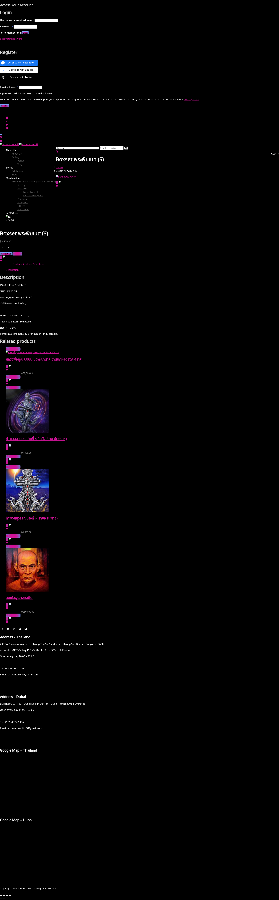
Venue (20, 161)
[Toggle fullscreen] (4, 895)
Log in (25, 33)
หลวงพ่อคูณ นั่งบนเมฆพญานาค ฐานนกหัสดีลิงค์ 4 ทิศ (44, 359)
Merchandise (13, 178)
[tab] (142, 270)
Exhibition (17, 171)
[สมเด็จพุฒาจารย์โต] (27, 591)
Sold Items (23, 209)
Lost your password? (12, 39)
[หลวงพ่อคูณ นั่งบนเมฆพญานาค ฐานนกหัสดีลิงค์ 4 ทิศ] (32, 352)
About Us (11, 150)
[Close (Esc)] (10, 895)
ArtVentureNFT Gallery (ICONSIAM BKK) (34, 181)
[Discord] (25, 628)
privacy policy (191, 100)
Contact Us (12, 213)
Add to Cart (6, 254)
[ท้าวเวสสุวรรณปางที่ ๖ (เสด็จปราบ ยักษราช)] (27, 432)
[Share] (7, 895)
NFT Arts (22, 188)
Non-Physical (30, 192)
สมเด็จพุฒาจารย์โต (19, 597)
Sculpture (22, 202)
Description (12, 270)
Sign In (275, 154)
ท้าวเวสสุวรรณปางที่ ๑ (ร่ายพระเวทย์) (32, 518)
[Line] (19, 628)
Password (6, 26)
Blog (14, 174)
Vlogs (20, 164)
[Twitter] (8, 628)
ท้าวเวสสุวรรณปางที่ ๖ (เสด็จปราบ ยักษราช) (36, 439)
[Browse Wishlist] (57, 186)
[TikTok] (14, 628)
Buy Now (17, 254)
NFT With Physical (33, 195)
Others (21, 206)
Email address (9, 87)
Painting (22, 199)
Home (59, 167)
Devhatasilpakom (22, 264)
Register (4, 106)
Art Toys (21, 185)
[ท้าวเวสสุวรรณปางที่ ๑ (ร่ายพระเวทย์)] (27, 511)
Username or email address (17, 20)
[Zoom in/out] (1, 895)
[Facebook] (2, 628)
